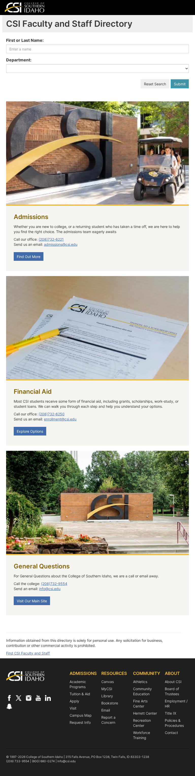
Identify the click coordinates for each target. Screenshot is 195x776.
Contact (171, 732)
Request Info (80, 722)
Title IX (170, 713)
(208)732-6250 (51, 414)
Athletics (140, 681)
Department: (18, 59)
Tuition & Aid (80, 694)
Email (105, 710)
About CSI (173, 681)
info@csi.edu (49, 589)
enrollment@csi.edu (60, 419)
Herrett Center (145, 713)
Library (107, 696)
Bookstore (109, 703)
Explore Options (30, 431)
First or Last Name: (25, 40)
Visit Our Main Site (32, 601)
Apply (74, 701)
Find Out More (28, 256)
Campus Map (81, 715)
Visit (73, 708)
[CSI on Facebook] (9, 698)
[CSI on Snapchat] (9, 706)
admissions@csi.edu (60, 244)
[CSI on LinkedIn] (48, 698)
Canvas (107, 681)
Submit (180, 84)
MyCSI (106, 689)
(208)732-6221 (51, 239)
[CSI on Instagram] (28, 698)
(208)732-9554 (54, 583)
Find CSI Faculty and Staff (28, 653)
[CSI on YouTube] (38, 698)
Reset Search (155, 84)
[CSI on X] (19, 698)
